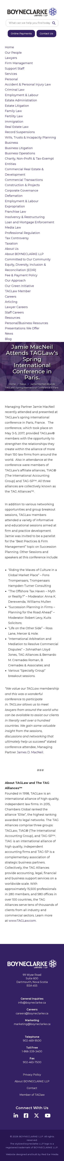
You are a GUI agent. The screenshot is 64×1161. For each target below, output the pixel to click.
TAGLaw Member (18, 291)
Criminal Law (14, 89)
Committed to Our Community (28, 259)
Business (11, 143)
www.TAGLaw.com (22, 921)
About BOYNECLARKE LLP (24, 254)
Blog (8, 339)
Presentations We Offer (22, 328)
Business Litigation (19, 148)
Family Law (13, 111)
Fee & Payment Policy (21, 275)
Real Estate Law (17, 127)
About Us (12, 249)
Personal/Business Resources (26, 323)
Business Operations (20, 153)
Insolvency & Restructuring (25, 217)
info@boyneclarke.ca (32, 1002)
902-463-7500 (32, 1062)
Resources (12, 318)
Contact (32, 1088)
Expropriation (15, 206)
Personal (11, 79)
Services (11, 74)
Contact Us (46, 33)
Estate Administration (21, 100)
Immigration (14, 121)
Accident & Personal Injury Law (28, 84)
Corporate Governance (21, 190)
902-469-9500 (32, 1040)
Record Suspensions (20, 132)
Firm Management (19, 63)
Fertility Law (14, 116)
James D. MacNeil (30, 752)
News (9, 333)
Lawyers (11, 58)
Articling (11, 302)
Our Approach (15, 280)
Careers (10, 296)
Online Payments (21, 33)
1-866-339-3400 (32, 1051)
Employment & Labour (21, 95)
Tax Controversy (17, 238)
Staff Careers (14, 312)
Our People (13, 53)
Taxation (11, 243)
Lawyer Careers (16, 307)
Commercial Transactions (24, 180)
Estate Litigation (17, 106)
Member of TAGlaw (32, 1095)
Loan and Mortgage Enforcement (29, 222)
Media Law (13, 227)
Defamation (14, 196)
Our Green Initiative (19, 286)
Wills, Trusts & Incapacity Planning (30, 137)
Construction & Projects (22, 185)
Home (9, 47)
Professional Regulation (22, 233)
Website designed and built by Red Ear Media (32, 1154)
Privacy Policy (32, 1074)
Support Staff (14, 68)
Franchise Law (15, 211)
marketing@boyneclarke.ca (32, 1024)
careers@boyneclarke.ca (32, 1013)
